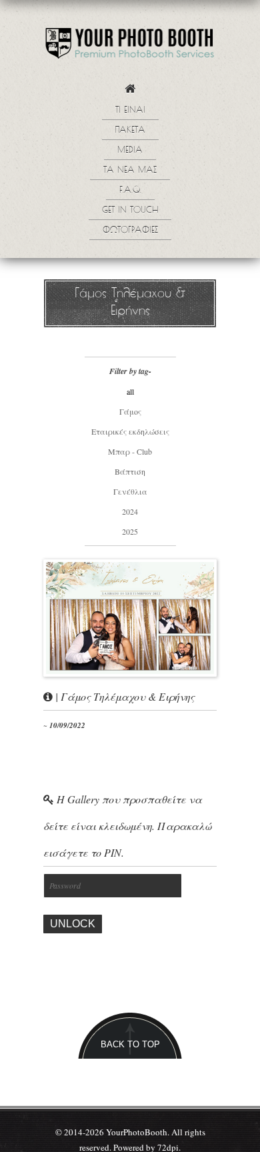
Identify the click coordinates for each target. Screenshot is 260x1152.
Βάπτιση (130, 471)
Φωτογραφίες (130, 230)
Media (130, 150)
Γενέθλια (130, 491)
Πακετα (130, 130)
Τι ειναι (130, 110)
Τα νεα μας (130, 170)
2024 (130, 511)
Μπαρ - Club (130, 451)
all (130, 391)
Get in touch (130, 210)
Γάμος (130, 411)
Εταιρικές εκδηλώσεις (130, 431)
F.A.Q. (130, 190)
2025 (130, 531)
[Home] (130, 92)
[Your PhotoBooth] (130, 46)
